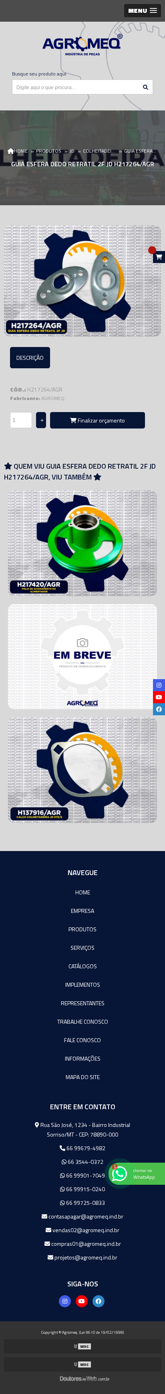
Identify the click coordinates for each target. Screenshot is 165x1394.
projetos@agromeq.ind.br (85, 1257)
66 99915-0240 (85, 1189)
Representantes (83, 1003)
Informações (83, 1058)
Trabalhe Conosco (82, 1021)
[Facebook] (99, 1301)
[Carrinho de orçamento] (159, 257)
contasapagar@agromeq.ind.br (85, 1216)
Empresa (82, 910)
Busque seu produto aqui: (39, 74)
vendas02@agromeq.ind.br (85, 1230)
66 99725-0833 (85, 1202)
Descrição (30, 357)
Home (82, 892)
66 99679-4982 (85, 1148)
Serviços (82, 947)
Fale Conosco (82, 1040)
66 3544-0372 (84, 1161)
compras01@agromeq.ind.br (85, 1243)
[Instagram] (65, 1301)
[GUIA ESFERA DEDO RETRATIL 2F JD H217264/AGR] (82, 281)
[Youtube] (82, 1301)
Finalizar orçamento (100, 420)
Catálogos (82, 966)
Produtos (82, 929)
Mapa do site (83, 1077)
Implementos (82, 984)
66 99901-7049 (85, 1175)
